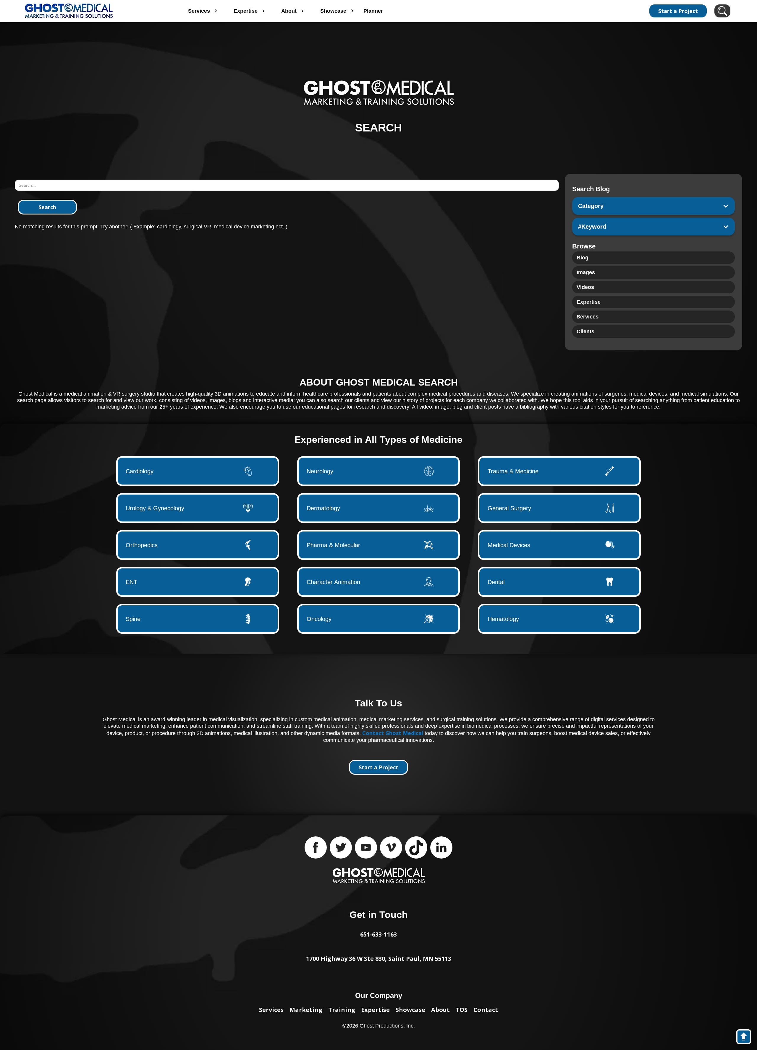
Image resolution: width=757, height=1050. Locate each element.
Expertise (375, 1010)
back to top (746, 1038)
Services (271, 1010)
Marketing (305, 1010)
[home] (94, 11)
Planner (373, 11)
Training (341, 1010)
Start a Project (678, 10)
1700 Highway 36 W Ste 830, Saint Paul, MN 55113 (378, 959)
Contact (485, 1010)
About (440, 1010)
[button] (653, 206)
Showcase (410, 1010)
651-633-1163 (378, 934)
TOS (462, 1010)
